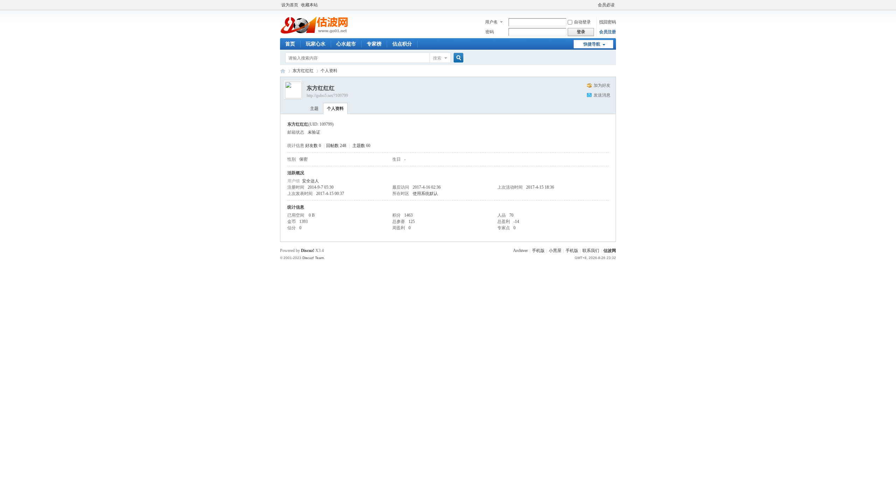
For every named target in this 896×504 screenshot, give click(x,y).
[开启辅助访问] (594, 5)
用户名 (491, 22)
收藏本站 (309, 4)
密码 (489, 31)
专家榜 (374, 44)
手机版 (538, 250)
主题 (314, 108)
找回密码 (607, 22)
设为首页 (289, 4)
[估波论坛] (315, 33)
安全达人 (310, 180)
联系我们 (590, 250)
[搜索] (457, 58)
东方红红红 (303, 70)
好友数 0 (313, 145)
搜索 (437, 58)
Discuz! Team (313, 258)
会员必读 (606, 4)
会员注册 (607, 31)
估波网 (609, 250)
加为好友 (602, 85)
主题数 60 (361, 145)
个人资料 (335, 108)
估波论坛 (283, 71)
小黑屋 (555, 250)
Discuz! (307, 250)
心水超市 (346, 44)
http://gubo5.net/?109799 (327, 95)
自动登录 (582, 22)
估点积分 (402, 44)
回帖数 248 (336, 145)
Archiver (520, 250)
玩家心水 (316, 44)
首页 (290, 44)
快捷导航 (591, 44)
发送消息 (602, 95)
